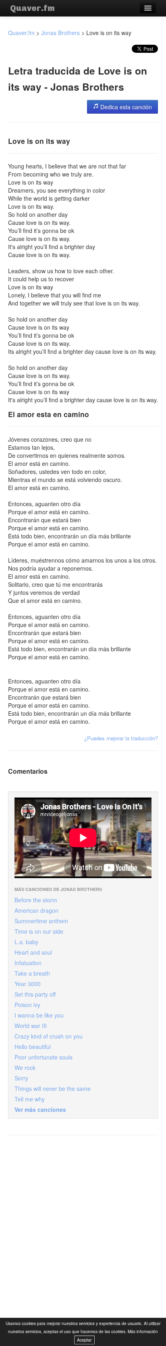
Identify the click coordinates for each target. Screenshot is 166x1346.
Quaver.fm (32, 8)
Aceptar (84, 1340)
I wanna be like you (39, 1015)
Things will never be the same (53, 1088)
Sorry (21, 1078)
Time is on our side (39, 931)
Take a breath (32, 973)
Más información (143, 1331)
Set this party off (35, 994)
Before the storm (36, 900)
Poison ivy (27, 1005)
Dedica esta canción (125, 107)
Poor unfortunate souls (44, 1057)
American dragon (36, 910)
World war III (31, 1026)
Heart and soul (33, 952)
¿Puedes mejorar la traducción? (121, 738)
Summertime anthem (41, 921)
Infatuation (28, 963)
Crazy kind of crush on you (49, 1036)
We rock (25, 1068)
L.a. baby (26, 942)
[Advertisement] (83, 1227)
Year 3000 (28, 984)
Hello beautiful (33, 1047)
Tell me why (30, 1099)
